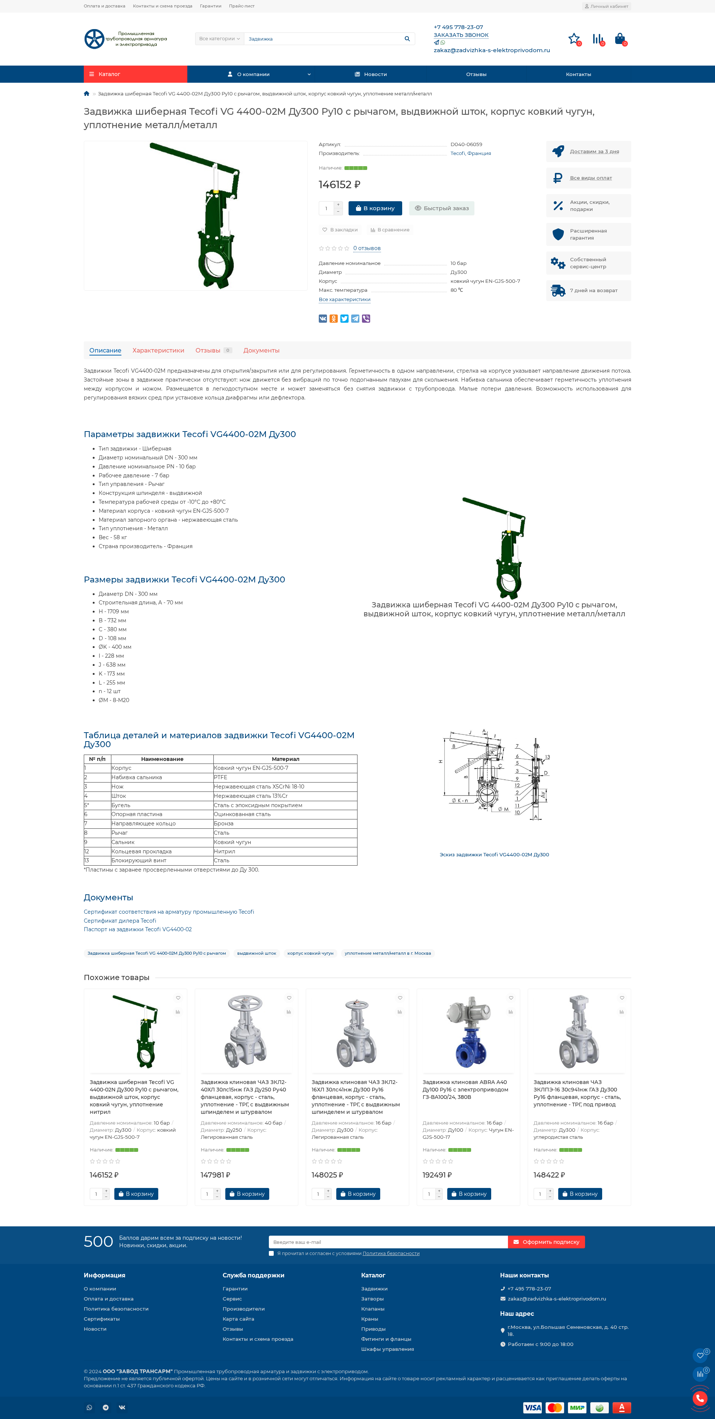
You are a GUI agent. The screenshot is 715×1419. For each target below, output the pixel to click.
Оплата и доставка (104, 6)
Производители (244, 1309)
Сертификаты (102, 1319)
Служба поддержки (254, 1275)
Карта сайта (238, 1319)
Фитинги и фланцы (386, 1339)
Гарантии (211, 6)
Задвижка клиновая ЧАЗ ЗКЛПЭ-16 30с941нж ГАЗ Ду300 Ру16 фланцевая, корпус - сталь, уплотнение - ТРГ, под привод (577, 1093)
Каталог (373, 1275)
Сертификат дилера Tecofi (120, 920)
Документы (262, 350)
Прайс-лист (242, 6)
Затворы (372, 1299)
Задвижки (374, 1289)
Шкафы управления (387, 1349)
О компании (253, 74)
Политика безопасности (116, 1309)
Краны (369, 1319)
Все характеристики (345, 299)
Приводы (373, 1329)
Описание (105, 350)
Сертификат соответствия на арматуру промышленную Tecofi (169, 911)
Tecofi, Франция (471, 153)
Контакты (578, 74)
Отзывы (476, 74)
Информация (104, 1275)
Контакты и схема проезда (163, 6)
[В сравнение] (178, 1012)
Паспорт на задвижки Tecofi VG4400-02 (138, 929)
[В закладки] (178, 998)
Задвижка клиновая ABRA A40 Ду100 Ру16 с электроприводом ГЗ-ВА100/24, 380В (465, 1089)
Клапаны (373, 1309)
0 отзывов (367, 248)
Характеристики (158, 350)
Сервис (232, 1299)
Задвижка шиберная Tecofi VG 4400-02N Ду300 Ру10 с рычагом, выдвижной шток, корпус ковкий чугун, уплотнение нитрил (134, 1097)
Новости (375, 74)
